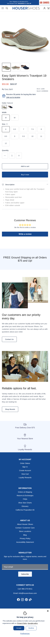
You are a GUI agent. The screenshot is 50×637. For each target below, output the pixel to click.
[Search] (6, 8)
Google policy (33, 623)
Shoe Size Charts (25, 503)
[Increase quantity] (19, 156)
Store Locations (25, 531)
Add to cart (25, 166)
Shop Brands (10, 409)
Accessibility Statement (25, 542)
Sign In (25, 467)
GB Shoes (47, 1)
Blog (25, 535)
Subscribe (25, 574)
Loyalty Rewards (25, 477)
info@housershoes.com (28, 593)
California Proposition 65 (25, 510)
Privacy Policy (25, 538)
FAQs (25, 499)
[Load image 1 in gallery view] (25, 36)
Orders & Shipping (25, 492)
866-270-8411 (27, 589)
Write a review (25, 234)
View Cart (25, 474)
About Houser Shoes (25, 524)
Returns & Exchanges (25, 495)
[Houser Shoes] (26, 8)
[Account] (44, 8)
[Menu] (2, 8)
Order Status (25, 463)
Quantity (5, 150)
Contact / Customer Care (25, 528)
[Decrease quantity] (5, 156)
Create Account (25, 470)
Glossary (25, 506)
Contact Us (9, 339)
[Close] (48, 611)
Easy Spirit (9, 89)
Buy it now (25, 175)
